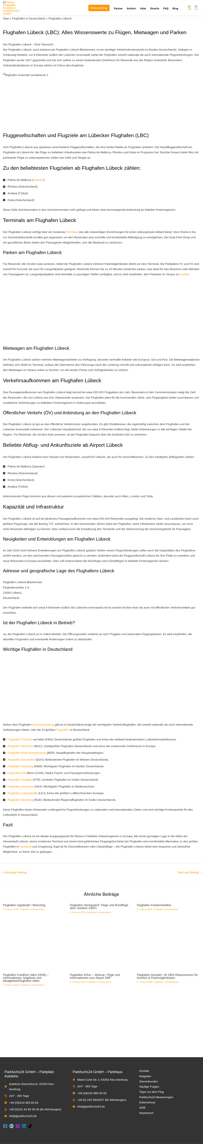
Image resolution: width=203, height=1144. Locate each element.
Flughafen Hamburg (20, 766)
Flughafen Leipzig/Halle (23, 793)
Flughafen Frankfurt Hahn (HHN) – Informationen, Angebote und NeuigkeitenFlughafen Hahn (26, 977)
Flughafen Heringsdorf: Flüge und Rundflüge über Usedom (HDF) (99, 906)
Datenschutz (147, 1102)
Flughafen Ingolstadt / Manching (24, 905)
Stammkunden (148, 1081)
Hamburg (26, 846)
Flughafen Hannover (21, 786)
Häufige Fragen (149, 1086)
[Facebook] (5, 1126)
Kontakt (144, 1070)
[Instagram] (17, 1126)
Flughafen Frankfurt (20, 739)
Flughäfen (62, 729)
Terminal (72, 232)
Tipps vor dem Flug (151, 1091)
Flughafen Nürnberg (20, 799)
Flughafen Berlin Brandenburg (27, 752)
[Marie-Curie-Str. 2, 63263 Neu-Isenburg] (100, 1079)
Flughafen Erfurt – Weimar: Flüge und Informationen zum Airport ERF (95, 976)
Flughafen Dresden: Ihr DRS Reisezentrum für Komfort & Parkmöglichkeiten (167, 976)
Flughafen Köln (17, 773)
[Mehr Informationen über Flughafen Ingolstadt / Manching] (34, 937)
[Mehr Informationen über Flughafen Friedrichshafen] (168, 937)
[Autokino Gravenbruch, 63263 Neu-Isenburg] (33, 1086)
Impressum (146, 1112)
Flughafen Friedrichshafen (154, 905)
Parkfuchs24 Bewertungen (156, 1097)
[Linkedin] (24, 1126)
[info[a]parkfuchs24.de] (20, 1116)
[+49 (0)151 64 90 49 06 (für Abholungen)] (32, 1109)
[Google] (11, 1126)
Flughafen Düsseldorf (21, 759)
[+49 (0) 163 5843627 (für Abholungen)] (99, 1099)
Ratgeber (145, 1076)
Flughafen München (20, 746)
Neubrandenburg (43, 724)
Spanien (38, 179)
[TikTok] (30, 1126)
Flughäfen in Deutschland (32, 909)
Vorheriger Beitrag (13, 872)
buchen (184, 274)
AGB (142, 1107)
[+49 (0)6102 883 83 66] (21, 1102)
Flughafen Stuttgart (20, 779)
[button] (99, 8)
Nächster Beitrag (190, 872)
